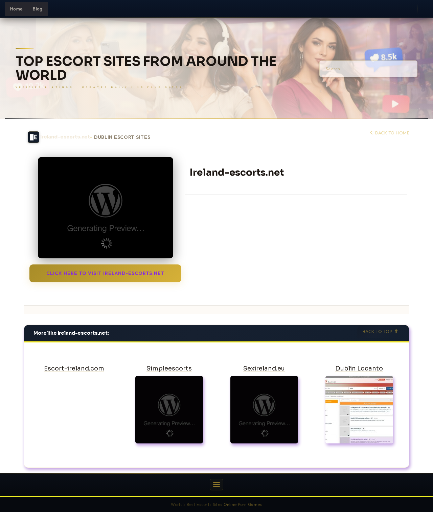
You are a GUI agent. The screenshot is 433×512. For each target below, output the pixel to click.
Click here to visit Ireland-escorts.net (105, 273)
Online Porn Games (243, 504)
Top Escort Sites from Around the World (146, 68)
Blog (37, 8)
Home (16, 8)
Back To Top (378, 331)
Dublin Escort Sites (122, 137)
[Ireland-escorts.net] (105, 207)
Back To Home (391, 132)
